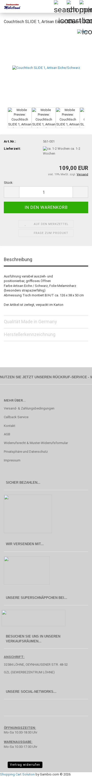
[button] (11, 192)
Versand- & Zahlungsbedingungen (29, 408)
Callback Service (16, 417)
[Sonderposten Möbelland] (10, 6)
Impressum (12, 460)
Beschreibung (18, 259)
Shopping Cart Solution (17, 774)
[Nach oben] (78, 769)
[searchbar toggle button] (60, 6)
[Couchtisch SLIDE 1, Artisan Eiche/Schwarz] (46, 67)
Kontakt (9, 426)
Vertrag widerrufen (25, 765)
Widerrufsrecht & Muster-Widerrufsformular (36, 443)
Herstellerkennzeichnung (29, 334)
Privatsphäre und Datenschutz (26, 452)
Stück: (8, 183)
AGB (7, 434)
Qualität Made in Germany (30, 321)
